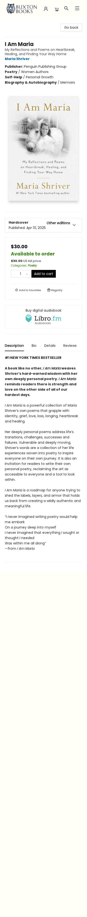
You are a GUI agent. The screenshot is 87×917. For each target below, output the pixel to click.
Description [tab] (14, 345)
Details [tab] (50, 345)
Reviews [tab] (70, 345)
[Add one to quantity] (27, 273)
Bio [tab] (34, 345)
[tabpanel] (43, 458)
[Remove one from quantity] (14, 273)
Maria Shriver (17, 58)
